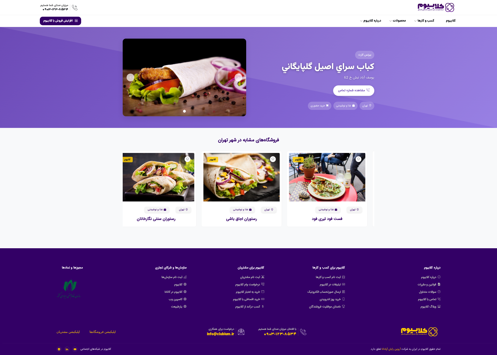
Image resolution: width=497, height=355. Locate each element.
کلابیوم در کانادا (173, 292)
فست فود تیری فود (334, 219)
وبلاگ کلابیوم (428, 306)
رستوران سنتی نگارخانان (163, 219)
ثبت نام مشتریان (250, 277)
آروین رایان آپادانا (391, 349)
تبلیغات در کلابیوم (330, 284)
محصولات (399, 20)
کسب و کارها (426, 20)
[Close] (6, 342)
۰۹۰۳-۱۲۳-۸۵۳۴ (55, 10)
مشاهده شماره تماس (351, 90)
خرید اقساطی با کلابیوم (246, 299)
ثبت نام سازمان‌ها (172, 277)
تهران (359, 209)
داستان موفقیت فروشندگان (325, 306)
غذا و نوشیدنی (333, 209)
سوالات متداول (427, 292)
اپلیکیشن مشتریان (68, 331)
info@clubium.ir (220, 334)
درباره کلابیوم (372, 20)
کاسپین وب (175, 299)
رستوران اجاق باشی (248, 219)
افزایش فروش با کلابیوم (58, 21)
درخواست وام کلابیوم (247, 284)
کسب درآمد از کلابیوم (247, 306)
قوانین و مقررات (427, 284)
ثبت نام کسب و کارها (328, 277)
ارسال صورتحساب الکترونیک (324, 292)
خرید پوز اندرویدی (330, 299)
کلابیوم (451, 20)
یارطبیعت (176, 306)
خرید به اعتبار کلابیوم (248, 292)
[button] (365, 177)
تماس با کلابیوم (427, 299)
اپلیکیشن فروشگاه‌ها (102, 331)
